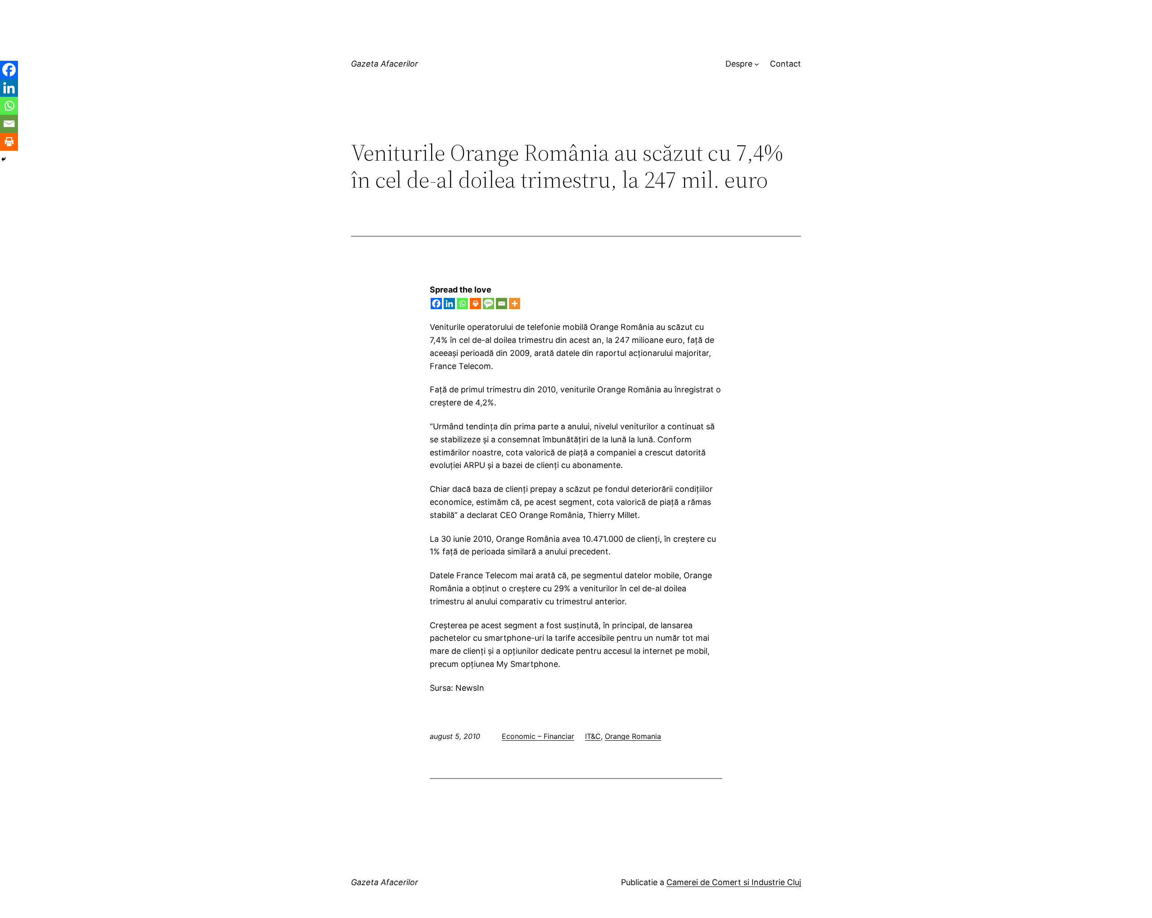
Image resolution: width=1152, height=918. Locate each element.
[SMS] (488, 303)
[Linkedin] (449, 303)
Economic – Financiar (538, 736)
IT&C (593, 736)
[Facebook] (436, 303)
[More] (514, 303)
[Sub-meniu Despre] (756, 64)
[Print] (475, 303)
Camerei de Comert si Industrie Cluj (733, 882)
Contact (785, 63)
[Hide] (3, 159)
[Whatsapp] (462, 303)
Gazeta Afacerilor (384, 63)
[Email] (501, 303)
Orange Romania (633, 736)
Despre (738, 63)
